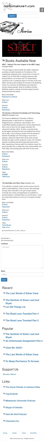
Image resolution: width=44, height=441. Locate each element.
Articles (14, 433)
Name (3, 271)
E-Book (4, 102)
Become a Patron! (9, 374)
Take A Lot (6, 227)
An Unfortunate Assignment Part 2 (24, 340)
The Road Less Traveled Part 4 (22, 313)
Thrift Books (6, 225)
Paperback (6, 110)
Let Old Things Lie (15, 306)
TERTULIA (6, 176)
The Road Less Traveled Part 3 (22, 320)
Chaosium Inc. (13, 421)
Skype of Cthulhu (14, 407)
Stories (5, 433)
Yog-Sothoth (12, 393)
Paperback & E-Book (9, 97)
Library (24, 433)
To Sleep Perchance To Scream (22, 361)
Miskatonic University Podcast (20, 400)
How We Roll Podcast (16, 414)
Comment (4, 243)
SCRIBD (5, 174)
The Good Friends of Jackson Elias (23, 387)
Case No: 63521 (14, 347)
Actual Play (33, 433)
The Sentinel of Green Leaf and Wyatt (22, 301)
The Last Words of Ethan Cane (22, 293)
